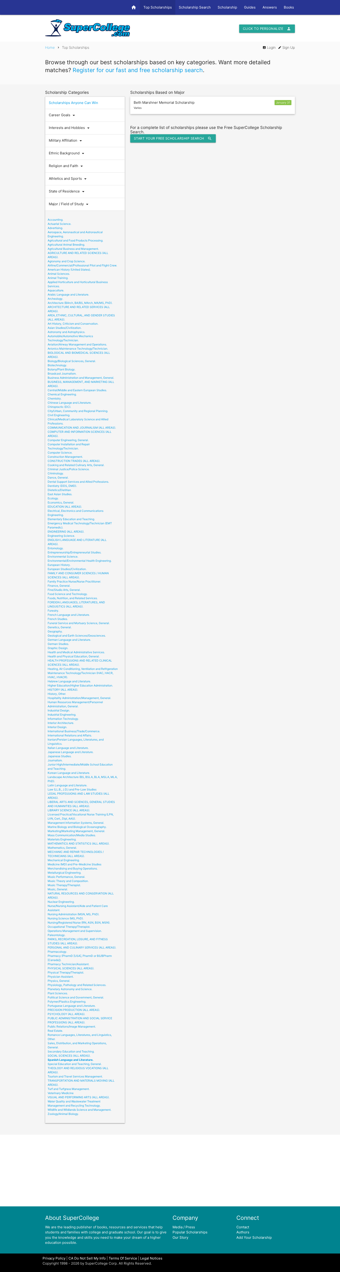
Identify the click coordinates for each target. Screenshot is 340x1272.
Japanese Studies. (59, 756)
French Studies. (58, 619)
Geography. (55, 631)
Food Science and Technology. (68, 594)
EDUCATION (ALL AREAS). (65, 506)
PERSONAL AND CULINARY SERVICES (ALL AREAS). (82, 947)
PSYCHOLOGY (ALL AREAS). (66, 1014)
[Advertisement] (170, 1170)
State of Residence (67, 191)
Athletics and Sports (68, 179)
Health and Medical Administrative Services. (76, 652)
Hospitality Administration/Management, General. (79, 698)
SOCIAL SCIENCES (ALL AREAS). (69, 1055)
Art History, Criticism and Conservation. (73, 323)
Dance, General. (58, 477)
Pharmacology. (57, 951)
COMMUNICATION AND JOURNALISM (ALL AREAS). (82, 427)
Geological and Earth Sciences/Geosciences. (77, 635)
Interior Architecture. (61, 723)
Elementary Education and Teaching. (71, 519)
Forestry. (53, 610)
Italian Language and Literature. (68, 748)
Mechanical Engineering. (64, 860)
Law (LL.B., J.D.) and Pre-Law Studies (72, 789)
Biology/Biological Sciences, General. (72, 361)
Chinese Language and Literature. (69, 402)
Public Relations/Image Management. (72, 1026)
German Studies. (58, 644)
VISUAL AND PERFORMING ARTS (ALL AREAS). (78, 1097)
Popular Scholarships (190, 1232)
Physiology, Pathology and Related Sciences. (77, 985)
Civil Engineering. (59, 415)
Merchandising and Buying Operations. (73, 868)
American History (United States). (69, 269)
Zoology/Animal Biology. (63, 1114)
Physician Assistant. (61, 976)
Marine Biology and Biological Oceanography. (77, 827)
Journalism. (55, 760)
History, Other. (57, 693)
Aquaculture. (56, 290)
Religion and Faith (66, 166)
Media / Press (184, 1227)
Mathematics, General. (62, 847)
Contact (242, 1227)
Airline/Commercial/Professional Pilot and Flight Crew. (82, 265)
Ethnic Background (67, 153)
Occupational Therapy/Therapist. (69, 926)
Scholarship (227, 7)
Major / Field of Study (69, 204)
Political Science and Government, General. (76, 997)
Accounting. (55, 219)
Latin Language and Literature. (67, 785)
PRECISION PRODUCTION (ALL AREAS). (74, 1010)
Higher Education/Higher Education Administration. (80, 685)
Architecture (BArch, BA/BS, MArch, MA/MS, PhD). (80, 303)
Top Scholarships (157, 7)
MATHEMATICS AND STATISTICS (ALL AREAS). (78, 843)
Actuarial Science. (59, 224)
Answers (270, 7)
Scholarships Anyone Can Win (73, 103)
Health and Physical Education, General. (73, 656)
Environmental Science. (63, 556)
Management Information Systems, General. (76, 822)
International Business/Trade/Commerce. (74, 731)
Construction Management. (65, 456)
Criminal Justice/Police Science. (69, 469)
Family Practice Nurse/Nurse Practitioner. (74, 581)
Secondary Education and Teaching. (71, 1051)
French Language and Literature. (69, 614)
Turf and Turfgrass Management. (69, 1089)
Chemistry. (55, 398)
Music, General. (58, 889)
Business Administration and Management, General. (81, 377)
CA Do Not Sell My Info (87, 1258)
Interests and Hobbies (70, 128)
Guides (250, 7)
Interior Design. (57, 727)
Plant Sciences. (58, 993)
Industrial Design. (59, 710)
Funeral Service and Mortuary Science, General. (79, 623)
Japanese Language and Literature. (70, 752)
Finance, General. (59, 585)
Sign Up (286, 47)
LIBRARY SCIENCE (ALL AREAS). (69, 810)
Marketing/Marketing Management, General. (76, 831)
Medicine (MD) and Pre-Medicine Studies (74, 864)
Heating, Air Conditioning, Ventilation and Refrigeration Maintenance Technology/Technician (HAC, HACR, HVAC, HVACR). (83, 673)
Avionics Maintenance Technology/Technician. (78, 348)
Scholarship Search (195, 7)
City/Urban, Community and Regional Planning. (78, 411)
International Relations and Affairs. (70, 735)
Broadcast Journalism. (62, 373)
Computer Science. (60, 452)
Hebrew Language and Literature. (69, 681)
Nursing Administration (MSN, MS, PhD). (73, 914)
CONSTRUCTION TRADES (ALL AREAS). (74, 461)
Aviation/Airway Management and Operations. (77, 344)
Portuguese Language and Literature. (72, 1005)
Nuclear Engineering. (61, 901)
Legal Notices (151, 1258)
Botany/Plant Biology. (61, 369)
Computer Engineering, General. (68, 440)
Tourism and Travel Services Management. (75, 1076)
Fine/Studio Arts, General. (64, 590)
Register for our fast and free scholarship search (138, 70)
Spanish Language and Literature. (70, 1060)
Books (289, 7)
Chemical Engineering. (62, 394)
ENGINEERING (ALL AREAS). (66, 531)
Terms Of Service (123, 1258)
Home (50, 47)
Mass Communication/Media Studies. (72, 835)
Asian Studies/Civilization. (64, 327)
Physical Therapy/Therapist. (66, 972)
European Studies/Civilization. (67, 569)
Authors (242, 1232)
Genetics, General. (59, 627)
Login (269, 47)
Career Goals (63, 115)
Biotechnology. (57, 365)
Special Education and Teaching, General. (75, 1064)
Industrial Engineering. (62, 714)
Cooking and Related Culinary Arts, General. (76, 465)
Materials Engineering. (62, 839)
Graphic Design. (58, 648)
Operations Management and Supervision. (75, 931)
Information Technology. (63, 718)
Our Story (180, 1237)
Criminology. (56, 473)
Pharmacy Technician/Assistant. (68, 964)
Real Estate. (55, 1030)
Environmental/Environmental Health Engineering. (79, 560)
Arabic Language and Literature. (68, 294)
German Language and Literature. (69, 639)
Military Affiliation (66, 140)
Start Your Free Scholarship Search (173, 138)
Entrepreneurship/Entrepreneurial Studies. (74, 552)
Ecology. (53, 498)
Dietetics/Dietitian (59, 490)
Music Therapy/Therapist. (64, 885)
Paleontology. (56, 935)
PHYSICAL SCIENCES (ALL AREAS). (71, 968)
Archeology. (55, 298)
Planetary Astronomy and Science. (70, 989)
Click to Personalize (267, 28)
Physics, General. (59, 980)
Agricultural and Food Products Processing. (75, 240)
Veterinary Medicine (61, 1093)
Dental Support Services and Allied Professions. (78, 481)
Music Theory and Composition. (68, 881)
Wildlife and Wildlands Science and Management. (79, 1109)
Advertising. (55, 228)
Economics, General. (61, 502)
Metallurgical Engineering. (64, 872)
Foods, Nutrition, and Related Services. (73, 598)
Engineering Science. (61, 535)
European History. (59, 565)
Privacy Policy (54, 1258)
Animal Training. (58, 278)
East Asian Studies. (60, 494)
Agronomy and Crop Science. (66, 261)
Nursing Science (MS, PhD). (65, 918)
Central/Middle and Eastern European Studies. (77, 390)
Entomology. (56, 548)
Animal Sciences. (59, 273)
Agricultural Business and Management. (73, 248)
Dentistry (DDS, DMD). (62, 486)
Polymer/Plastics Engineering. (67, 1001)
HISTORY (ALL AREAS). (63, 689)
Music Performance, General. (66, 877)
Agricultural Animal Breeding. (66, 244)
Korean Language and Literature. (69, 773)
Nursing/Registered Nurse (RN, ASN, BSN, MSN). (79, 922)
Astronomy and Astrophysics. (66, 332)
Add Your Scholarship (254, 1237)
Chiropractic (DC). (59, 407)
